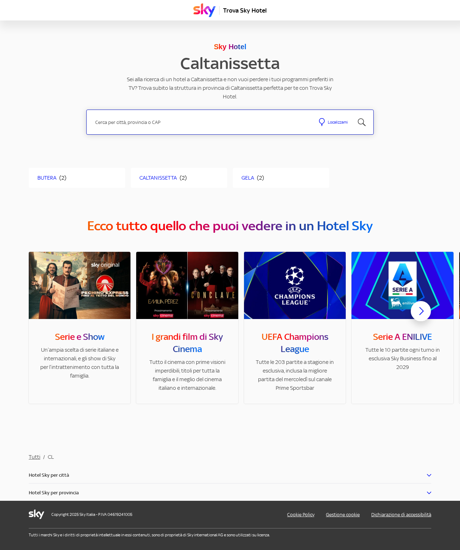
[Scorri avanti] (421, 316)
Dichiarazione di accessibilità (401, 515)
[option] (79, 328)
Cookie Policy (300, 515)
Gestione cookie (343, 515)
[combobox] (200, 122)
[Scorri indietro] (39, 315)
